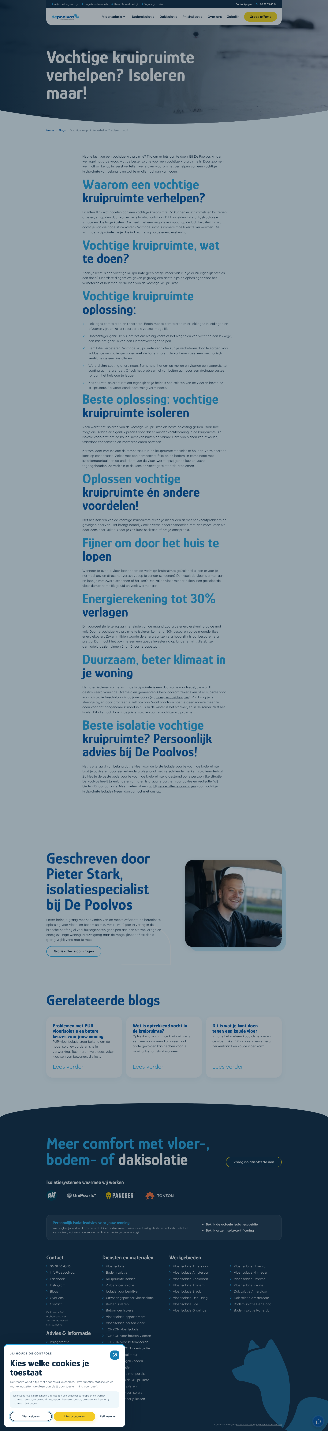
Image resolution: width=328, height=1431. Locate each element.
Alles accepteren (74, 1416)
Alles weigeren (31, 1416)
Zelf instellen (108, 1416)
